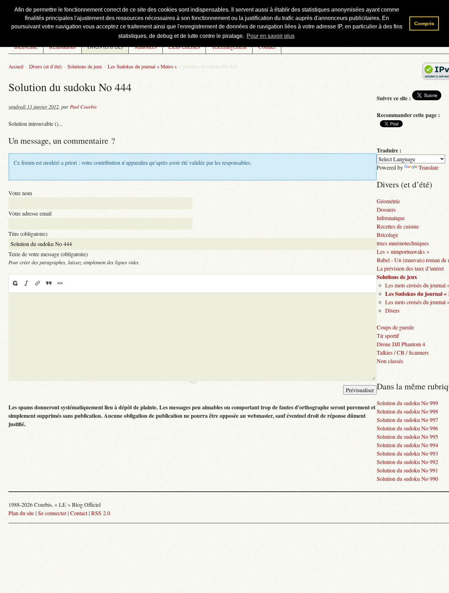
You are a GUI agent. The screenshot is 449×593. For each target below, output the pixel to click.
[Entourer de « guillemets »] (60, 283)
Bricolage (387, 234)
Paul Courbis (83, 106)
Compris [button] (424, 23)
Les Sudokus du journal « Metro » (142, 66)
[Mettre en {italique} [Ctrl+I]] (26, 283)
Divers (392, 310)
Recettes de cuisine (398, 226)
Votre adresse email (30, 213)
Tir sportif (388, 335)
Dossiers (386, 209)
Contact (78, 513)
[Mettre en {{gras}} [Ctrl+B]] (15, 283)
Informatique (391, 217)
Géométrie (388, 201)
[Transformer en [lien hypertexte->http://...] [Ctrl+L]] (37, 283)
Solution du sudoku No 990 (407, 478)
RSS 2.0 (100, 513)
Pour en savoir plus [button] (271, 36)
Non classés (390, 360)
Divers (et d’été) (45, 66)
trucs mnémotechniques (403, 243)
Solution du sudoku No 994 (407, 445)
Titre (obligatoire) (27, 233)
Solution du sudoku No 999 (407, 403)
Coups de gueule (395, 327)
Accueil (16, 66)
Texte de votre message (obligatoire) (48, 254)
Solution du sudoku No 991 (407, 470)
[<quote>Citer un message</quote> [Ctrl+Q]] (48, 283)
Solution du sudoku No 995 (407, 436)
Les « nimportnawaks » (403, 251)
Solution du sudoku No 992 (407, 461)
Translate (428, 167)
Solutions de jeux (84, 66)
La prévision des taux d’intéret (410, 268)
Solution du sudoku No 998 (407, 411)
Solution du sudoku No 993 (407, 453)
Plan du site (21, 513)
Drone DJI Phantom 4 (401, 344)
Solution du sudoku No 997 (407, 419)
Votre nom (20, 193)
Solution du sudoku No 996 (407, 428)
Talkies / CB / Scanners (403, 352)
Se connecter (52, 513)
